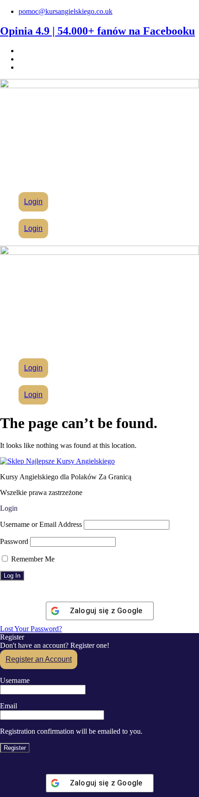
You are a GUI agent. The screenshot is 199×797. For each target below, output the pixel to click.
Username (15, 680)
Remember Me (32, 559)
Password (14, 541)
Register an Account (39, 659)
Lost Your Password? (31, 629)
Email (8, 706)
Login (33, 201)
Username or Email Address (41, 524)
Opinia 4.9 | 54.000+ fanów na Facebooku (97, 31)
